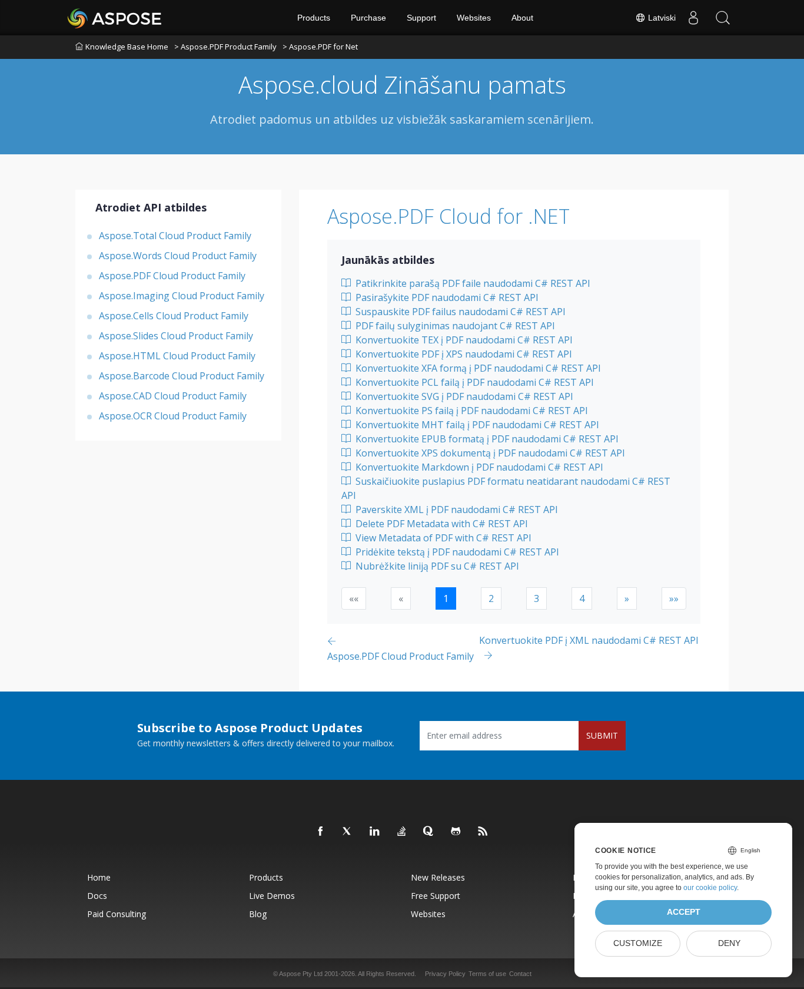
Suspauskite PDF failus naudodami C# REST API (459, 311)
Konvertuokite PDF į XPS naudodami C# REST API (462, 354)
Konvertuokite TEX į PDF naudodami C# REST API (463, 339)
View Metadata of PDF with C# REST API (442, 537)
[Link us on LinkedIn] (375, 831)
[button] (627, 598)
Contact (520, 973)
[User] (693, 17)
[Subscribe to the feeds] (483, 831)
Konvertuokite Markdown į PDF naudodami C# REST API (478, 467)
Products (313, 17)
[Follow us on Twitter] (348, 831)
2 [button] (491, 598)
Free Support (435, 895)
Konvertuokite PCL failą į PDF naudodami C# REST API (473, 382)
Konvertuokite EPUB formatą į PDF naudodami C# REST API (486, 438)
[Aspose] (115, 17)
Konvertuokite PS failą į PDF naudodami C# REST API (470, 410)
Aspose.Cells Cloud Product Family (173, 315)
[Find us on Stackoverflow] (402, 831)
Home (99, 877)
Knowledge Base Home (126, 46)
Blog (258, 913)
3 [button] (536, 598)
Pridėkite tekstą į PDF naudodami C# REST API (456, 551)
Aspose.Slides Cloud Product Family (176, 335)
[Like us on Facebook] (320, 831)
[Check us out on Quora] (429, 831)
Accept (683, 912)
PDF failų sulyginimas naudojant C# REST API (454, 325)
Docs (97, 895)
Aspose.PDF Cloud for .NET (448, 216)
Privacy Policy (445, 973)
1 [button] (445, 598)
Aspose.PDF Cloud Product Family (172, 275)
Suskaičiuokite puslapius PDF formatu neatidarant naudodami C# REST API (505, 488)
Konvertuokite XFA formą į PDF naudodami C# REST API (477, 368)
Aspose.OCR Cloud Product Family (173, 415)
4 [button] (581, 598)
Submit (602, 735)
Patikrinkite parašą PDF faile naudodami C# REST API (471, 283)
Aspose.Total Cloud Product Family (175, 235)
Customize (637, 943)
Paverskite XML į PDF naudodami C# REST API (455, 509)
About (522, 17)
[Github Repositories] (456, 831)
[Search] (722, 17)
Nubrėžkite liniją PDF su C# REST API (436, 566)
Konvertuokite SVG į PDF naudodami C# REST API (463, 396)
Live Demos (272, 895)
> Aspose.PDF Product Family (225, 46)
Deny (729, 943)
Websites (474, 17)
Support (421, 17)
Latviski (661, 17)
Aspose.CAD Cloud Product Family (173, 395)
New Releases (438, 877)
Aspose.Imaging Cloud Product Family (181, 295)
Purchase (368, 17)
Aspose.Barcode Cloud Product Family (181, 375)
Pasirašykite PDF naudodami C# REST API (446, 297)
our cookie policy (710, 888)
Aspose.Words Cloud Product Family (178, 255)
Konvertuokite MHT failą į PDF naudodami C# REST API (476, 424)
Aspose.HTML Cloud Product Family (177, 355)
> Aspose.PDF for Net (320, 46)
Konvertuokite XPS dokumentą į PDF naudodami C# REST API (489, 452)
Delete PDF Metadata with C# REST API (440, 523)
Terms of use (487, 973)
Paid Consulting (116, 913)
